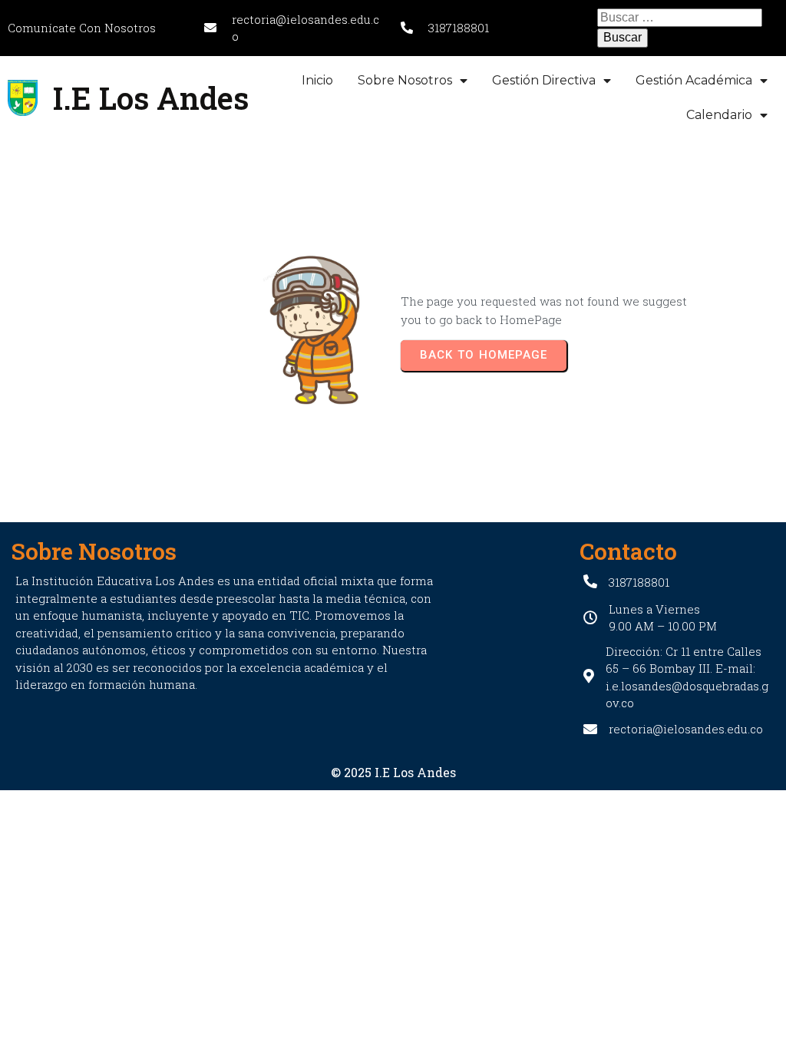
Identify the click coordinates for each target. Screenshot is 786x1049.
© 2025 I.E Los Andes (393, 772)
